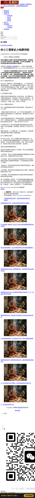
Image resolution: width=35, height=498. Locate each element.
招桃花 (9, 19)
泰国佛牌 (6, 24)
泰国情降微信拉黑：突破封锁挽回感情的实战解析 (15, 203)
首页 (2, 45)
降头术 (6, 22)
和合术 (9, 17)
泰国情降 (6, 12)
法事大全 (6, 14)
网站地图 (17, 410)
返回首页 (6, 10)
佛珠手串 (9, 25)
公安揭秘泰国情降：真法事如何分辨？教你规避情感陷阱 (17, 338)
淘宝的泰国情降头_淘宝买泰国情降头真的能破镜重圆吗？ (17, 247)
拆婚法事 (9, 15)
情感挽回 (6, 29)
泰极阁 (9, 66)
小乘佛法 (9, 27)
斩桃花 (9, 20)
